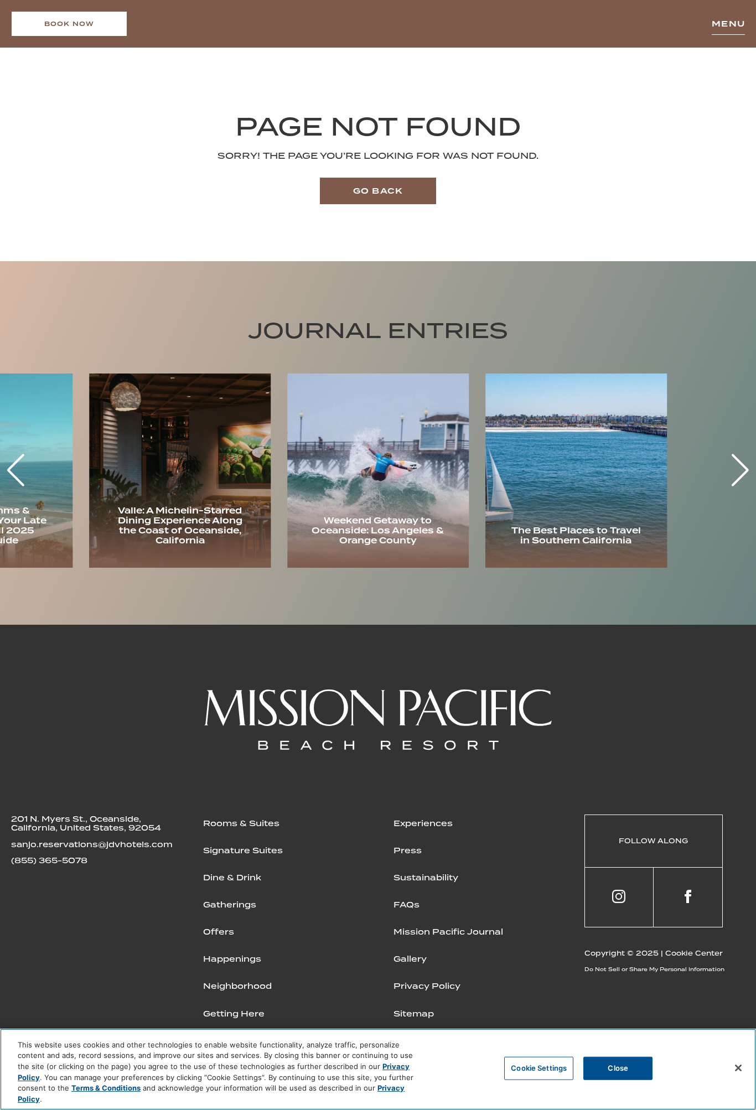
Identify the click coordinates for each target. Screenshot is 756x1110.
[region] (378, 1069)
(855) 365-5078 (49, 860)
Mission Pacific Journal (448, 931)
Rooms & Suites (241, 823)
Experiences (423, 823)
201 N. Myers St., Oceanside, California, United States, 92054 (86, 823)
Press (407, 850)
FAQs (406, 904)
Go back (378, 190)
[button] (740, 470)
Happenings (232, 959)
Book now (69, 24)
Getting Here (234, 1013)
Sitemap (413, 1013)
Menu (728, 23)
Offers (218, 931)
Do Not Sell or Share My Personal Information (654, 969)
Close (618, 1068)
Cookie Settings (539, 1068)
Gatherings (229, 904)
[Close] (738, 1068)
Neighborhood (237, 986)
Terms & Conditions (106, 1087)
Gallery (410, 959)
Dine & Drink (232, 877)
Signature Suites (243, 850)
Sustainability (425, 877)
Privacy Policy (426, 986)
